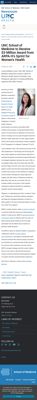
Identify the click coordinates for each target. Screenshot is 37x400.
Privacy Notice (19, 393)
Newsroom (9, 11)
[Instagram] (10, 345)
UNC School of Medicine (10, 8)
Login (33, 382)
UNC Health (25, 8)
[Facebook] (2, 345)
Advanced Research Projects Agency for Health (7, 104)
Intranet (18, 379)
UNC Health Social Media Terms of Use (11, 350)
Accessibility (8, 2)
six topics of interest (28, 209)
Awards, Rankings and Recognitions (14, 34)
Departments (23, 2)
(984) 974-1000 (6, 315)
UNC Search (33, 2)
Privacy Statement (29, 379)
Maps (15, 2)
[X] (19, 345)
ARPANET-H (9, 236)
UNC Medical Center (8, 332)
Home (2, 34)
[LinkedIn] (6, 345)
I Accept (18, 396)
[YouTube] (14, 345)
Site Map (3, 357)
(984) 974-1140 (10, 283)
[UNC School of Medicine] (18, 372)
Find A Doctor (6, 336)
